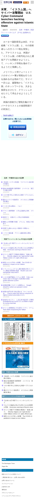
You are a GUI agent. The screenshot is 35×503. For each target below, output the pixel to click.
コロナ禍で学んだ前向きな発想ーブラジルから (18, 195)
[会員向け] (26, 32)
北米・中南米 (24, 30)
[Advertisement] (17, 158)
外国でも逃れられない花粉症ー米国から (16, 228)
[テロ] (20, 32)
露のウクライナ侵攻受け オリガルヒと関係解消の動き (18, 200)
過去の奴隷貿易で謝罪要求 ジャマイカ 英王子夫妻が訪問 (18, 189)
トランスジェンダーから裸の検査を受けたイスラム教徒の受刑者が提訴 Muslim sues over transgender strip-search (18, 270)
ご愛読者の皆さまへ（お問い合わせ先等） (14, 477)
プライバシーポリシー (8, 492)
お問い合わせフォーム (8, 480)
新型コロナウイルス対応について (11, 474)
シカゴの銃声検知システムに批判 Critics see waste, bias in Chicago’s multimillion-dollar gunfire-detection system (18, 278)
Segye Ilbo (5, 466)
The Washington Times (8, 463)
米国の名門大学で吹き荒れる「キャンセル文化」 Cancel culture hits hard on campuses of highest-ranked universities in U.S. (18, 293)
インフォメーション (7, 483)
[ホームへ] (13, 3)
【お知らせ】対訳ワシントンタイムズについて (18, 243)
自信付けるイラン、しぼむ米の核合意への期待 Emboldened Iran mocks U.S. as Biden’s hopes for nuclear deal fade (18, 301)
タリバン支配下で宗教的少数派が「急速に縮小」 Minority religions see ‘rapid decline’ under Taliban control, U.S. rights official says (18, 256)
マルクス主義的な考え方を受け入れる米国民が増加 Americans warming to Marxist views (18, 248)
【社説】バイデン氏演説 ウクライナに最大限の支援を (18, 183)
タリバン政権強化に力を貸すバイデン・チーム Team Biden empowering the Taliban (18, 308)
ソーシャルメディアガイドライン (11, 496)
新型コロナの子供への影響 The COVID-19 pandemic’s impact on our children (17, 263)
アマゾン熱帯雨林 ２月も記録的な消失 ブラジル (18, 211)
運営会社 (4, 489)
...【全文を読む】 (7, 115)
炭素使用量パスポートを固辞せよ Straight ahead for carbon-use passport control (17, 286)
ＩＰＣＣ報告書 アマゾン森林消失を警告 (17, 233)
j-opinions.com (6, 486)
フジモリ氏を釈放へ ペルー (12, 206)
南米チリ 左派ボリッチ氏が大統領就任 (16, 217)
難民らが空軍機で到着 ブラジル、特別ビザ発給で (18, 222)
